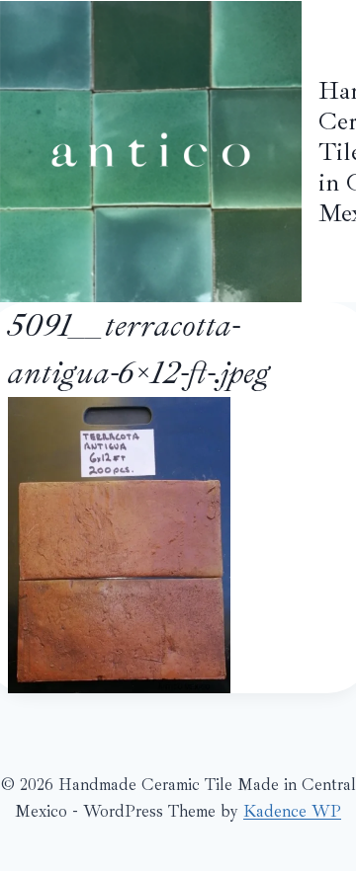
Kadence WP (292, 811)
